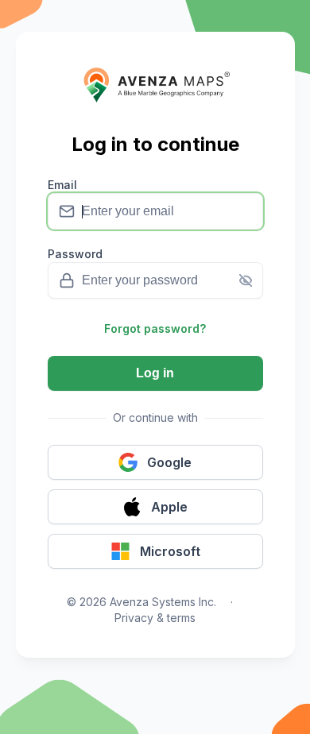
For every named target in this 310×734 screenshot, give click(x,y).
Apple (169, 507)
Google (169, 462)
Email (62, 184)
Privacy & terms (155, 617)
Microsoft (170, 551)
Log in (155, 373)
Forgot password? (155, 328)
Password (75, 254)
